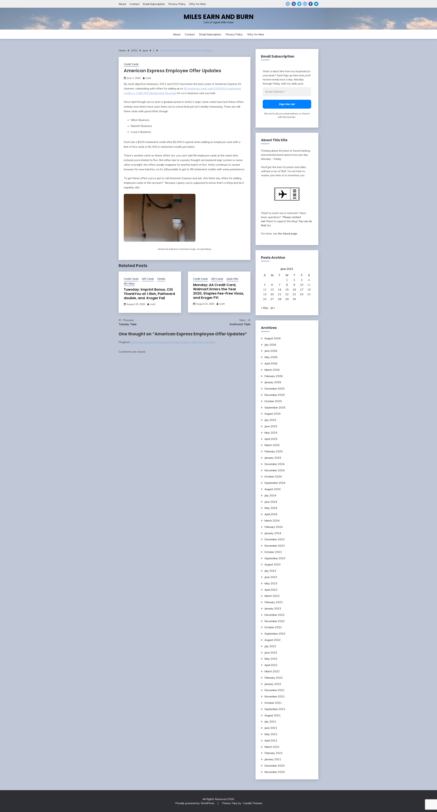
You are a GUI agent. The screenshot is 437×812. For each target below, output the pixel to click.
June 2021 (270, 728)
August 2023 (272, 564)
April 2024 (270, 514)
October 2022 (273, 627)
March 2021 (272, 746)
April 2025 (270, 439)
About (122, 4)
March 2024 (272, 520)
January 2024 (272, 533)
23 (294, 294)
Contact (134, 4)
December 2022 (274, 614)
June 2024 (270, 501)
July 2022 (270, 646)
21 (279, 294)
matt (148, 78)
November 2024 (274, 470)
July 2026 (270, 344)
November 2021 (274, 696)
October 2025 (273, 401)
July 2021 (270, 721)
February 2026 (273, 376)
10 (301, 284)
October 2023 (273, 552)
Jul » (272, 307)
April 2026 (270, 363)
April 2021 (270, 740)
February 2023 (273, 602)
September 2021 (274, 709)
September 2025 (274, 407)
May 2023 (270, 583)
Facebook (310, 4)
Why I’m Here (197, 4)
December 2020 (274, 765)
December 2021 (274, 690)
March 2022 (272, 671)
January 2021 (272, 759)
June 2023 (270, 577)
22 (287, 294)
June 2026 (270, 350)
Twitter (299, 4)
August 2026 (272, 338)
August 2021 (272, 715)
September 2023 (274, 558)
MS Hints (129, 283)
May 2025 (270, 432)
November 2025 (274, 395)
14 (279, 289)
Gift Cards (148, 278)
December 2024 (274, 464)
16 (294, 289)
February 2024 (273, 527)
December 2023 (274, 539)
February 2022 (273, 677)
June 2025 (270, 426)
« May (264, 307)
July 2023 (270, 570)
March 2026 (272, 369)
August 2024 (272, 489)
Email (305, 4)
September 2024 (274, 482)
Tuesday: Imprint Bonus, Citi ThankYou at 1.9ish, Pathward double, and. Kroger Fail (149, 293)
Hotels (161, 278)
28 (279, 299)
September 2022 (274, 633)
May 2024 (270, 508)
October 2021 (273, 702)
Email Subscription (154, 4)
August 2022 (272, 640)
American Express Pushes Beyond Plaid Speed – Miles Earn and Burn (173, 342)
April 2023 (270, 589)
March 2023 (272, 596)
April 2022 (270, 665)
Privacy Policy (177, 4)
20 (272, 294)
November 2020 (274, 772)
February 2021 (273, 753)
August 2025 (272, 413)
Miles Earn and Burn (218, 16)
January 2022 (272, 684)
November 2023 (274, 545)
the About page (287, 233)
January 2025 (272, 457)
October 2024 (273, 476)
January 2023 (272, 608)
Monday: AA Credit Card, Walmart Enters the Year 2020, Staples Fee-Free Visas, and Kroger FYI (218, 291)
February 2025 (273, 451)
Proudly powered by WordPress (195, 803)
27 (272, 299)
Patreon (316, 4)
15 (287, 289)
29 (287, 299)
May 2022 (270, 658)
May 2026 (270, 357)
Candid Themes (252, 803)
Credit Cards (131, 64)
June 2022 (270, 652)
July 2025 (270, 420)
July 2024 (270, 495)
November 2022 (274, 621)
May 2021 (270, 734)
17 (301, 289)
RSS (294, 4)
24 (301, 294)
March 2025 (272, 445)
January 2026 (272, 382)
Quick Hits (232, 278)
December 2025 (274, 388)
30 (294, 299)
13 (272, 289)
